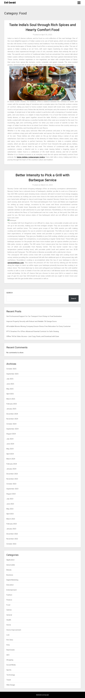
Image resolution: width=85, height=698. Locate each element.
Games (9, 610)
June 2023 (10, 504)
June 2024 (10, 444)
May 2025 (9, 389)
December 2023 (12, 474)
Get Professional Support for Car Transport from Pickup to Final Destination (34, 316)
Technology (10, 675)
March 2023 (10, 519)
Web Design (10, 685)
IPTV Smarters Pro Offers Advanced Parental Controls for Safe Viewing (32, 331)
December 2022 (12, 534)
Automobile (10, 565)
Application (10, 560)
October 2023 (11, 484)
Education (10, 585)
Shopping (9, 660)
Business (9, 575)
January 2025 (11, 409)
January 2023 (11, 529)
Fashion (9, 595)
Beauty (8, 570)
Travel (8, 680)
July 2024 (9, 439)
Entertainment (11, 590)
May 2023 (9, 509)
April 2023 (10, 514)
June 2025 (10, 384)
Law (7, 635)
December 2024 (12, 414)
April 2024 (10, 454)
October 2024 (11, 424)
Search (9, 293)
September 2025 (12, 374)
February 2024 (11, 464)
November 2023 (12, 479)
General (9, 615)
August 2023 (11, 494)
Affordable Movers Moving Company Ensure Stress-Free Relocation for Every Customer (38, 326)
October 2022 (11, 544)
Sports (8, 670)
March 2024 (10, 459)
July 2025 (9, 379)
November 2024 (12, 419)
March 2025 (10, 399)
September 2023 (12, 489)
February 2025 (11, 404)
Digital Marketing (12, 580)
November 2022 (12, 539)
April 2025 (10, 394)
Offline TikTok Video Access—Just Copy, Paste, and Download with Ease (32, 336)
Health (8, 620)
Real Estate (10, 650)
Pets (8, 645)
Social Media (11, 665)
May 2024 (9, 449)
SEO (7, 655)
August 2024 (11, 434)
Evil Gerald (10, 2)
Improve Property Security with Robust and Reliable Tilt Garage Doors (31, 321)
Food (8, 605)
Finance (9, 600)
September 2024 (12, 429)
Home (8, 625)
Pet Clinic (9, 640)
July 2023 (9, 499)
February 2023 (11, 524)
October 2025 (11, 369)
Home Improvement (13, 630)
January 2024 (11, 469)
